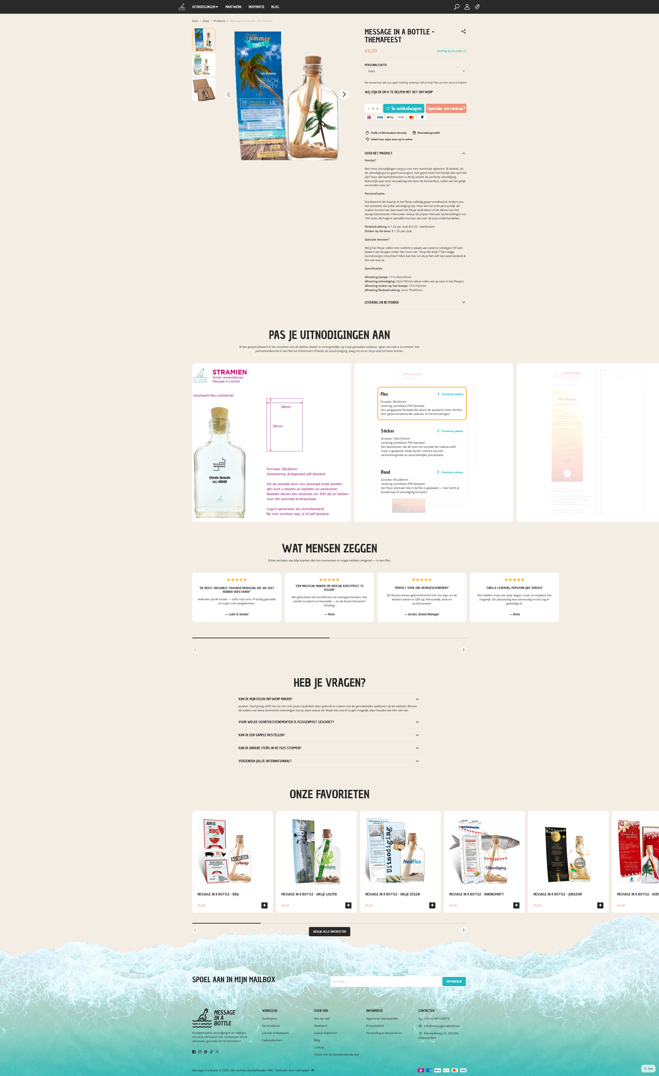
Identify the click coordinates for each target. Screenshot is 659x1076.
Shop (206, 21)
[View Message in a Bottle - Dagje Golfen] (316, 851)
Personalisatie (376, 65)
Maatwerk (234, 6)
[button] (344, 94)
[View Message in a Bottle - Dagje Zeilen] (400, 851)
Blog (275, 6)
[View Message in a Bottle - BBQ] (233, 851)
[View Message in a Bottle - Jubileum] (568, 851)
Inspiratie (256, 6)
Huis (195, 21)
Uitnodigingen (203, 6)
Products (220, 21)
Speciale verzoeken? (446, 109)
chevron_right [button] (464, 650)
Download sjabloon (450, 394)
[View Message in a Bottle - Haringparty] (484, 851)
